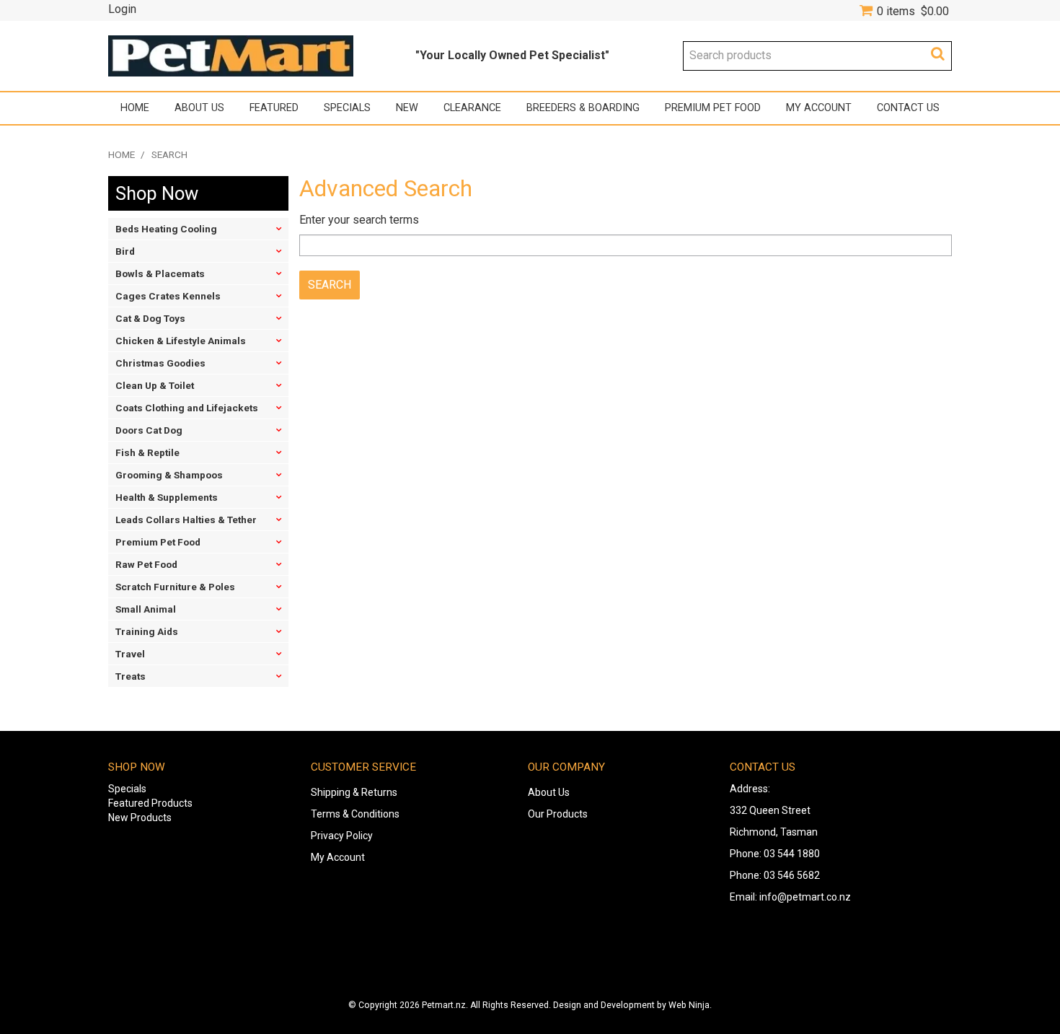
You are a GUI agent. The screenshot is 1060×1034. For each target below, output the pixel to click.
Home (134, 108)
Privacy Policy (342, 835)
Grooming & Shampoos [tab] (169, 475)
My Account (819, 108)
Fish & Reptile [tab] (147, 452)
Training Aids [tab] (146, 631)
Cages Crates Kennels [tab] (168, 296)
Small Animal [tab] (145, 609)
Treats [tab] (130, 676)
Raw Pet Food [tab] (146, 564)
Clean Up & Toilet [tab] (154, 385)
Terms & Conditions (355, 814)
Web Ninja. (690, 1005)
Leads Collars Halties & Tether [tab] (186, 519)
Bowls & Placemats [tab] (160, 273)
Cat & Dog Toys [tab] (150, 318)
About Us (199, 108)
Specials (347, 108)
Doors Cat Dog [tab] (148, 430)
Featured (274, 108)
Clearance (472, 108)
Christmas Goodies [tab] (160, 363)
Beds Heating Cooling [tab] (166, 229)
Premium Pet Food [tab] (157, 542)
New (407, 108)
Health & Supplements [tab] (166, 497)
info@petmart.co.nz (805, 897)
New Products (140, 817)
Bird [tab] (125, 251)
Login (122, 9)
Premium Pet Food (713, 108)
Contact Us (908, 108)
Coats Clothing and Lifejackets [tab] (186, 407)
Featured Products (150, 803)
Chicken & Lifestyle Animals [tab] (180, 340)
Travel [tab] (130, 654)
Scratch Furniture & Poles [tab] (175, 586)
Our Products (558, 814)
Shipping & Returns (354, 792)
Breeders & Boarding (583, 108)
